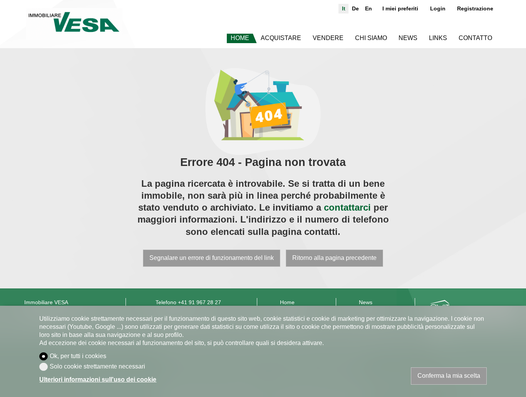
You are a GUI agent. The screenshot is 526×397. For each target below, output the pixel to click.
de (355, 9)
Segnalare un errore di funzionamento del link (211, 258)
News (408, 38)
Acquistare (281, 38)
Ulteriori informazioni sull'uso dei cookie (97, 379)
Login (438, 9)
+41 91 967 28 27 (199, 302)
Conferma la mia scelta (448, 375)
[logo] (74, 24)
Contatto (475, 38)
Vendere (328, 38)
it (343, 9)
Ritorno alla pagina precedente (334, 258)
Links (438, 38)
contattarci (347, 207)
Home (240, 38)
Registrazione (475, 9)
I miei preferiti (400, 9)
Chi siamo (371, 38)
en (368, 9)
